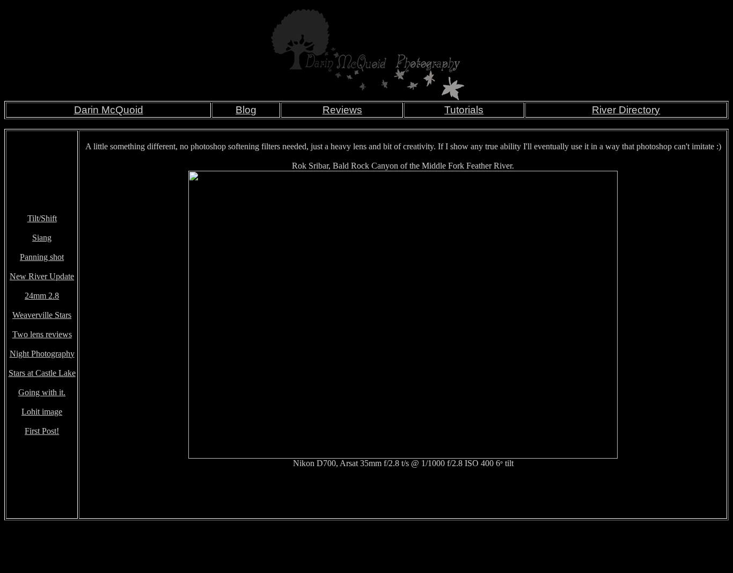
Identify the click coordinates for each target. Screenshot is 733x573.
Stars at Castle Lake (42, 373)
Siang (42, 237)
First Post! (42, 431)
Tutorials (463, 109)
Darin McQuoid (108, 109)
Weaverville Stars (41, 315)
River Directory (626, 109)
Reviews (342, 109)
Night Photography (42, 353)
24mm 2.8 (42, 295)
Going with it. (41, 392)
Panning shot (42, 257)
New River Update (42, 276)
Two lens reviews (42, 334)
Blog (246, 109)
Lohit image (41, 411)
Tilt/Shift (42, 218)
